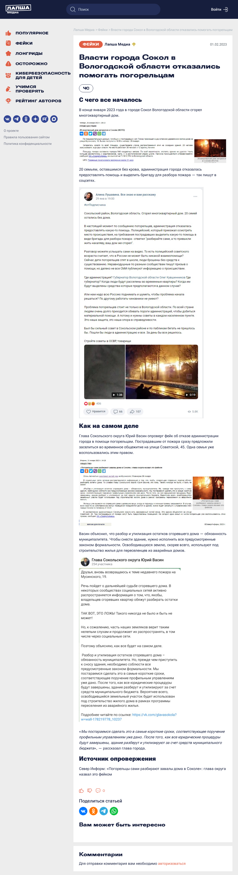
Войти (216, 9)
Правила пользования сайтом (27, 137)
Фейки (91, 44)
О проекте (11, 130)
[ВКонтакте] (83, 811)
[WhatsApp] (114, 811)
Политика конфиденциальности (28, 143)
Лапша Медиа (117, 44)
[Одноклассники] (93, 811)
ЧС (86, 88)
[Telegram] (103, 811)
